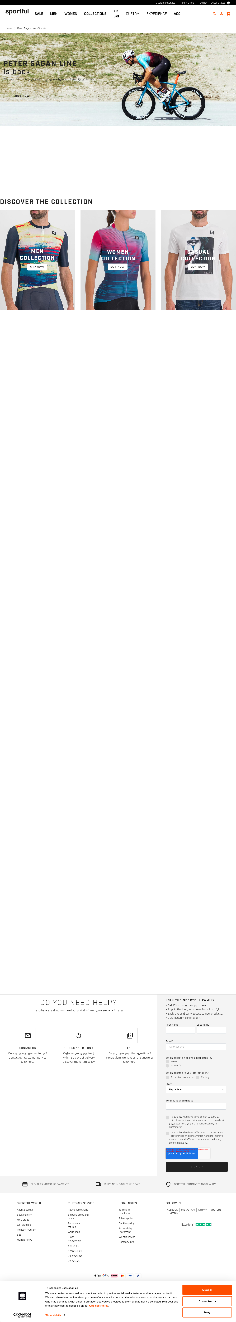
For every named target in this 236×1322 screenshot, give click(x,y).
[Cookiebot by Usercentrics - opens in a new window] (22, 1315)
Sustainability (24, 1215)
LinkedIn (172, 1213)
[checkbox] (196, 1064)
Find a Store (187, 3)
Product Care (75, 1251)
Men (54, 14)
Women (70, 14)
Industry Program (26, 1230)
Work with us (24, 1225)
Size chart (73, 1246)
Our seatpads (75, 1256)
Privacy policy (126, 1218)
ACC (177, 14)
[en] (18, 11)
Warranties (74, 1232)
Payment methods (78, 1210)
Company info (126, 1242)
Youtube (216, 1210)
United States (217, 3)
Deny (207, 1312)
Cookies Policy (98, 1305)
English (203, 3)
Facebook (172, 1210)
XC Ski (116, 13)
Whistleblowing (127, 1237)
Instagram (188, 1210)
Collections (95, 14)
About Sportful (25, 1210)
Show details (53, 1315)
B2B (19, 1235)
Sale (39, 14)
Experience (157, 14)
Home (9, 28)
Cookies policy (126, 1223)
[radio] (196, 1062)
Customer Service (165, 3)
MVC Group (23, 1220)
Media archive (24, 1240)
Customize (205, 1301)
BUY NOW (22, 96)
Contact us (74, 1261)
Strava (202, 1210)
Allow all (207, 1289)
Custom (133, 14)
